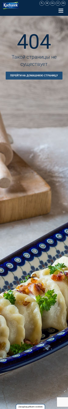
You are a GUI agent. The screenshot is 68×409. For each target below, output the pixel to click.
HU (52, 3)
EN (63, 3)
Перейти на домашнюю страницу (34, 75)
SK (47, 3)
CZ (58, 3)
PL (42, 3)
